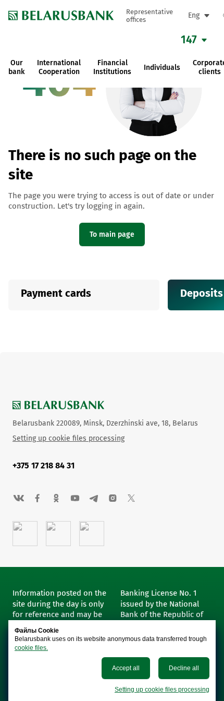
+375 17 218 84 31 (43, 465)
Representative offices (149, 15)
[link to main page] (61, 15)
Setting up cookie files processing (162, 689)
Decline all (184, 668)
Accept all (126, 668)
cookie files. (31, 647)
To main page (112, 234)
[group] (83, 295)
